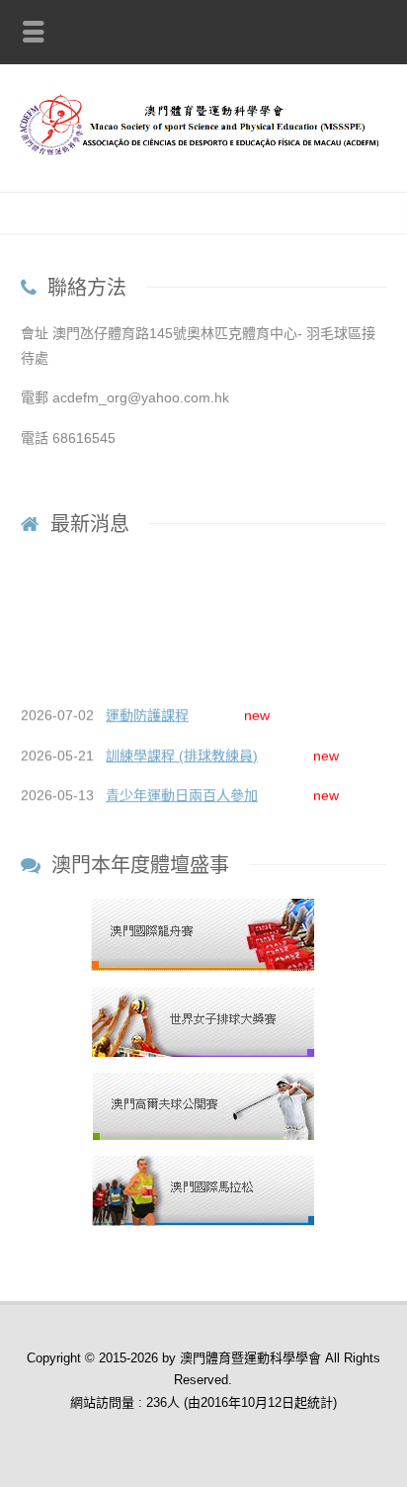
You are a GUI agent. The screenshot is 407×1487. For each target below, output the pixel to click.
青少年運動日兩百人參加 (182, 793)
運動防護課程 (147, 713)
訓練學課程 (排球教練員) (182, 752)
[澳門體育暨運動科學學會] (203, 150)
